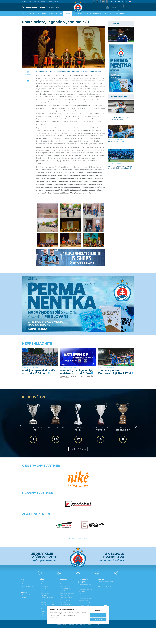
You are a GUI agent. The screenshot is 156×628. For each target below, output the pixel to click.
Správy (68, 13)
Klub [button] (32, 13)
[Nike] (78, 480)
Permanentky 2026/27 (67, 584)
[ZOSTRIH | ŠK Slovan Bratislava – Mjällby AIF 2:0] (116, 357)
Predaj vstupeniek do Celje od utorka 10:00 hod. (38, 372)
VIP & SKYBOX (65, 586)
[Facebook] (111, 1)
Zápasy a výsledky (28, 595)
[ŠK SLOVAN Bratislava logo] (78, 6)
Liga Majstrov (120, 139)
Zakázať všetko (98, 615)
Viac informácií (53, 617)
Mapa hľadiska (65, 595)
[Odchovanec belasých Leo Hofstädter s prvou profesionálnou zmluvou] (121, 106)
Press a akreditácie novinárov (47, 599)
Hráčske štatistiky (28, 586)
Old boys (44, 588)
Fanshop (56, 1)
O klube (44, 591)
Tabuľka (25, 597)
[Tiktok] (126, 1)
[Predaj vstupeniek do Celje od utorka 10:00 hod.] (40, 357)
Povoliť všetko (98, 619)
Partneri (44, 602)
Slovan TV (111, 367)
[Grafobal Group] (92, 525)
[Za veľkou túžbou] (121, 131)
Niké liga (119, 115)
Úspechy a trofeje (47, 584)
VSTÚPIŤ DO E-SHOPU (106, 581)
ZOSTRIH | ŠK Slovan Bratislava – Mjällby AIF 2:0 (115, 372)
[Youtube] (119, 1)
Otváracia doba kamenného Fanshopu (104, 585)
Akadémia (78, 13)
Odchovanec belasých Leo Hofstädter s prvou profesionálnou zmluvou (118, 118)
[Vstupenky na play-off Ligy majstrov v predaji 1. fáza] (78, 357)
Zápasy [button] (59, 13)
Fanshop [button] (120, 13)
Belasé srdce (49, 1)
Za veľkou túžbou (115, 142)
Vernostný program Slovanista (66, 601)
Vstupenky (119, 163)
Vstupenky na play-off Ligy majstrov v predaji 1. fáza (76, 372)
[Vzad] (20, 426)
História (44, 581)
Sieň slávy (45, 586)
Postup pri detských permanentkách (85, 599)
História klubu (78, 449)
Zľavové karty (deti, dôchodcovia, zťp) (66, 590)
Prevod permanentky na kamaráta (86, 595)
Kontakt (44, 595)
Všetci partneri (78, 538)
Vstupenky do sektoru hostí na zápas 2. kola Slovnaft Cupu (120, 167)
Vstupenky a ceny (66, 581)
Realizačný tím (27, 584)
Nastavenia (98, 610)
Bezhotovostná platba (67, 593)
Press (29, 1)
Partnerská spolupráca (48, 604)
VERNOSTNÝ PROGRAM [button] (93, 13)
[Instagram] (122, 1)
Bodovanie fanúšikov (86, 603)
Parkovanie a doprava (67, 597)
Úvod (25, 13)
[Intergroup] (64, 525)
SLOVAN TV (109, 13)
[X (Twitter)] (115, 1)
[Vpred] (135, 426)
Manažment (45, 593)
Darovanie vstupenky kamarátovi (66, 605)
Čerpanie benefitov (85, 605)
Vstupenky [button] (41, 13)
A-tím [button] (51, 13)
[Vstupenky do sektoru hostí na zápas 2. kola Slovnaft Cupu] (121, 155)
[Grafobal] (78, 504)
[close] (105, 606)
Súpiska (25, 581)
